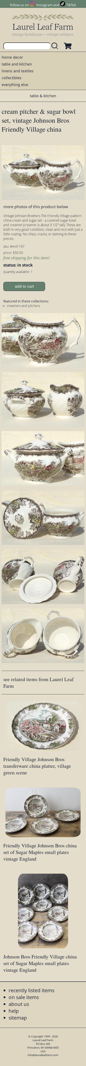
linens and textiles (18, 70)
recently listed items (31, 990)
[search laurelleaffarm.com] (56, 46)
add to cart (24, 286)
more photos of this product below (35, 206)
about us (19, 1004)
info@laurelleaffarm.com (43, 1055)
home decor (12, 57)
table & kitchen (43, 95)
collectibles (12, 77)
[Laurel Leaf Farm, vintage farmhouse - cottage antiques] (43, 25)
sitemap (18, 1017)
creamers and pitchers (23, 305)
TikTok (71, 5)
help (14, 1010)
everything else (15, 84)
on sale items (24, 997)
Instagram (44, 5)
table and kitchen (17, 64)
